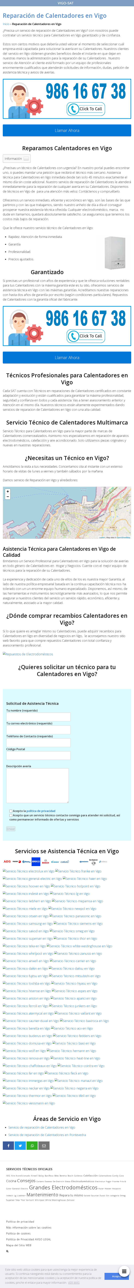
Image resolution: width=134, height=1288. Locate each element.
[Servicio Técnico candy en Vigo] (55, 863)
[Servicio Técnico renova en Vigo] (26, 1059)
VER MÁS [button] (74, 1283)
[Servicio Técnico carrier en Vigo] (73, 962)
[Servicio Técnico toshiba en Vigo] (26, 984)
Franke (115, 1181)
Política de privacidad (20, 1221)
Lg (15, 1195)
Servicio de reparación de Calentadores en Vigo (41, 1127)
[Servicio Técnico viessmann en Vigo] (29, 1104)
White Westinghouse (55, 1200)
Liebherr (21, 1195)
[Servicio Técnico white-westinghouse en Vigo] (79, 947)
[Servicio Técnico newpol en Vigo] (72, 910)
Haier (101, 1188)
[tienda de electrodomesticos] (67, 654)
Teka (18, 1200)
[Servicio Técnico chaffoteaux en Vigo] (30, 1067)
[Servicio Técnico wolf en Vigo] (24, 1052)
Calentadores (105, 1176)
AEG (8, 1176)
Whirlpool (39, 1200)
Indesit (9, 1195)
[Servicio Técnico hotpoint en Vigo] (75, 887)
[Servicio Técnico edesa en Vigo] (103, 863)
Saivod (87, 1195)
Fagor (108, 1181)
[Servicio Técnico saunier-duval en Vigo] (31, 1022)
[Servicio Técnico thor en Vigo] (75, 939)
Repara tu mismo (71, 1195)
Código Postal (15, 749)
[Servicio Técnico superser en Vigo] (28, 939)
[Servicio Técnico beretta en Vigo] (26, 1029)
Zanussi (71, 1200)
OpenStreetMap (123, 537)
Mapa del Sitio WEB (18, 1245)
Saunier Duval (98, 1195)
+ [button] (8, 491)
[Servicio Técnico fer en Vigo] (23, 1074)
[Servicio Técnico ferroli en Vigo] (25, 1007)
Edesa (67, 1181)
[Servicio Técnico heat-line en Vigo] (75, 1059)
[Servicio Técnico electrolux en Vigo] (28, 872)
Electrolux (100, 1181)
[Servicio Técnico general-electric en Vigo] (32, 880)
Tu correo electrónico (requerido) (29, 723)
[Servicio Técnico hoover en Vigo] (26, 887)
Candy (115, 1176)
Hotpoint (116, 1188)
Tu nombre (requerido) (22, 710)
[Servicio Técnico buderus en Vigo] (27, 1037)
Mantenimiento (42, 1194)
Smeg (123, 1195)
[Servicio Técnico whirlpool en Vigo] (28, 954)
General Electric (20, 1188)
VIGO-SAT (66, 3)
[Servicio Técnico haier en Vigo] (85, 880)
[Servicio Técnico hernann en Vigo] (71, 1052)
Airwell (34, 1176)
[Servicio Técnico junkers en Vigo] (73, 1007)
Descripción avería (18, 766)
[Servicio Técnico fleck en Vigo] (66, 1074)
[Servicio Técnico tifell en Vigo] (74, 1097)
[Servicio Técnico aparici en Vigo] (74, 999)
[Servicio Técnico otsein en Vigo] (26, 917)
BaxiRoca (49, 1176)
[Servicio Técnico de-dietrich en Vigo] (93, 863)
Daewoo (48, 1181)
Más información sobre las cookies (28, 1227)
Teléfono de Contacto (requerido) (29, 736)
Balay (41, 1176)
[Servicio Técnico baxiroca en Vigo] (84, 1022)
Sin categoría (112, 1195)
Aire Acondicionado (20, 1176)
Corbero (40, 1181)
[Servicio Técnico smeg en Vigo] (72, 932)
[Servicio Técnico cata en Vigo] (64, 863)
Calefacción (90, 1175)
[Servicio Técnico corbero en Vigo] (74, 863)
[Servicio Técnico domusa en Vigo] (27, 1044)
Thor (23, 1200)
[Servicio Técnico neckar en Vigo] (26, 1089)
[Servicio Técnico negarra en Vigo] (74, 1089)
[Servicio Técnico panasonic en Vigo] (75, 917)
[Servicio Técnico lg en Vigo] (70, 895)
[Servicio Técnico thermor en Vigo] (27, 1097)
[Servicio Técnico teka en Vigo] (24, 947)
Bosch (70, 1176)
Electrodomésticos (82, 1181)
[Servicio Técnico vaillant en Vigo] (78, 1014)
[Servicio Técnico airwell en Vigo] (26, 962)
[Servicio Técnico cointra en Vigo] (81, 1067)
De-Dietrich (58, 1181)
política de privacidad (41, 811)
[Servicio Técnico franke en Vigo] (78, 872)
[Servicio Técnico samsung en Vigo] (28, 924)
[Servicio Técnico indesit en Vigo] (26, 895)
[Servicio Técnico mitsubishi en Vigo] (75, 977)
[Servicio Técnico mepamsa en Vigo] (77, 902)
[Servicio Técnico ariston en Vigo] (26, 999)
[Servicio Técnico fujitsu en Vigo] (25, 977)
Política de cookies (18, 1233)
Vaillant (30, 1200)
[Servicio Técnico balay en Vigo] (26, 863)
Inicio (6, 24)
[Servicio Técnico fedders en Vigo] (77, 1037)
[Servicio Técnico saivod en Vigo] (26, 932)
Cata (121, 1176)
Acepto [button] (116, 1276)
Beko (56, 1176)
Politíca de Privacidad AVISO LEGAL (28, 1239)
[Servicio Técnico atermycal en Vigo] (28, 1014)
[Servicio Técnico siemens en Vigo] (78, 924)
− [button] (8, 496)
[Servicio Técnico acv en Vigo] (72, 1029)
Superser (10, 1200)
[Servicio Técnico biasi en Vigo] (74, 1044)
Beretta (63, 1176)
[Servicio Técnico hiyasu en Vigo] (74, 984)
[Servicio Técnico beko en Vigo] (36, 863)
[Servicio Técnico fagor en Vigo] (16, 863)
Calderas (78, 1176)
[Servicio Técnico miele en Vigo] (25, 910)
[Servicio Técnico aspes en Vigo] (74, 992)
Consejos (26, 1180)
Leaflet (102, 537)
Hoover (108, 1188)
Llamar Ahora (67, 130)
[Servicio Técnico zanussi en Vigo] (78, 954)
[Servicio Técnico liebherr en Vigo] (27, 902)
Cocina (11, 1181)
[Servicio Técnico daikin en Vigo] (25, 969)
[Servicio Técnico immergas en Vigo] (28, 1082)
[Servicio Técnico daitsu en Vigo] (72, 969)
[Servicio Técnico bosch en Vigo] (45, 863)
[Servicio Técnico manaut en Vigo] (79, 1082)
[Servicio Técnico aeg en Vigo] (7, 863)
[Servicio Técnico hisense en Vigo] (27, 992)
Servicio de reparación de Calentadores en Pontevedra (47, 1135)
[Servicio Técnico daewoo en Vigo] (84, 863)
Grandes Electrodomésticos (63, 1187)
